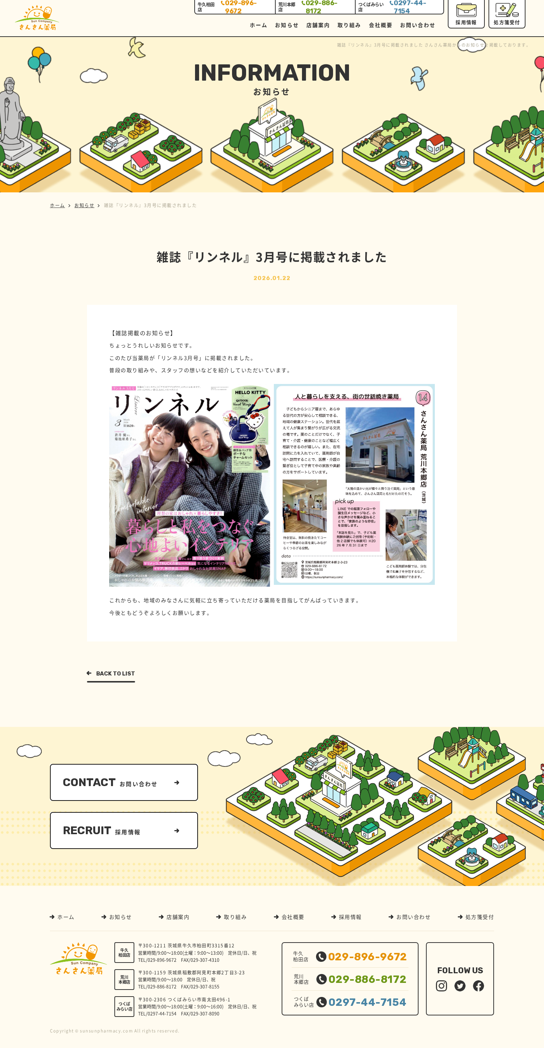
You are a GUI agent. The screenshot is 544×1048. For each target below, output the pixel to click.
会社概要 (381, 24)
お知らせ (287, 24)
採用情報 (466, 22)
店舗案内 (318, 24)
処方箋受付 (507, 22)
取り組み (349, 24)
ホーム (259, 24)
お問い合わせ (418, 24)
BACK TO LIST (115, 673)
